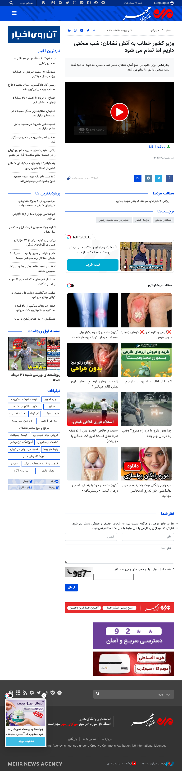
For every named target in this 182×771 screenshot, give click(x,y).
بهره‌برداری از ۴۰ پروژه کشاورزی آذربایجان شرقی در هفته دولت (36, 203)
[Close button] (43, 695)
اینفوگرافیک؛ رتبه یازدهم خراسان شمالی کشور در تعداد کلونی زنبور (31, 165)
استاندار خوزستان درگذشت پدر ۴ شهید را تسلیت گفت (32, 281)
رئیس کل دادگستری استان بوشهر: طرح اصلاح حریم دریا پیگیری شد (31, 87)
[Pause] (125, 267)
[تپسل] (69, 237)
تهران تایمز (47, 470)
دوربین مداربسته (21, 421)
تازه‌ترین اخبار (49, 51)
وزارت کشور (142, 220)
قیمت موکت (51, 413)
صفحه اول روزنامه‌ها (43, 331)
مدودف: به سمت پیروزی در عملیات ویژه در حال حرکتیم (34, 74)
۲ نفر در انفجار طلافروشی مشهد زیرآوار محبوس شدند (32, 268)
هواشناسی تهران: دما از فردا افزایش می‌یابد (34, 216)
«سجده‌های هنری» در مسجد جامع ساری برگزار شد (34, 126)
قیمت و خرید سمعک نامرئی (41, 463)
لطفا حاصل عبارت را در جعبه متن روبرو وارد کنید (143, 569)
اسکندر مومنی (163, 220)
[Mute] (132, 267)
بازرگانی (72, 739)
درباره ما (107, 739)
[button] (119, 112)
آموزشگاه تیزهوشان (21, 442)
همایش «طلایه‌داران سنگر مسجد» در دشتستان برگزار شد (33, 113)
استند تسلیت (17, 413)
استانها (168, 31)
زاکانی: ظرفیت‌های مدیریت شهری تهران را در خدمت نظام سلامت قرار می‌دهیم (31, 152)
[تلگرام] (59, 693)
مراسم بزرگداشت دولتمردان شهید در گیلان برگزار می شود (33, 295)
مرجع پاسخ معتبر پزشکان (34, 428)
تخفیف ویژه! (26, 741)
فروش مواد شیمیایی (45, 435)
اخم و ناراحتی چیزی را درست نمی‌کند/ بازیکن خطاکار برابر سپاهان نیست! (32, 255)
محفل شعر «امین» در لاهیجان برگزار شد (33, 139)
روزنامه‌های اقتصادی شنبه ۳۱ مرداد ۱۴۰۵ (34, 377)
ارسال (71, 587)
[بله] (52, 693)
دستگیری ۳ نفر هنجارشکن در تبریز (34, 319)
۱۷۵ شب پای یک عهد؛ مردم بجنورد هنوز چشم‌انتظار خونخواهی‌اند (34, 179)
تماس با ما (89, 739)
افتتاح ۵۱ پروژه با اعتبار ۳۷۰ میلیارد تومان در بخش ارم (34, 100)
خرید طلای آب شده (25, 406)
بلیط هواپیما (50, 449)
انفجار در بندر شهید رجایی (114, 220)
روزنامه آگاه (21, 470)
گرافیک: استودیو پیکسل (119, 764)
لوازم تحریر (51, 399)
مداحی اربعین (48, 421)
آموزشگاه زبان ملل (34, 456)
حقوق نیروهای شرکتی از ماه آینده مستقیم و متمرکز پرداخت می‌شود (35, 308)
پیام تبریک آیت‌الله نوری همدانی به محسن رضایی (34, 61)
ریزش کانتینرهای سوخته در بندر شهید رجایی (142, 201)
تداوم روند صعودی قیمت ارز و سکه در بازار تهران (32, 229)
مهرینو (14, 463)
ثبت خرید (93, 265)
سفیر (52, 406)
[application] (119, 112)
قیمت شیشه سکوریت (24, 399)
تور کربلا (34, 413)
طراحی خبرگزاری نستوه (153, 764)
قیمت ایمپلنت (18, 435)
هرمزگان (154, 31)
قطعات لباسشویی (48, 442)
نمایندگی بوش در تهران (24, 449)
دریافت (158, 147)
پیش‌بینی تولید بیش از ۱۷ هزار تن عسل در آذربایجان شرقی (34, 242)
